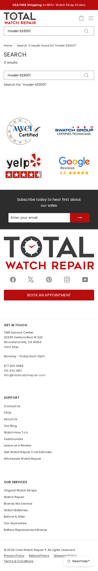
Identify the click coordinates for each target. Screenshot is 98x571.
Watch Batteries (16, 510)
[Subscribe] (80, 217)
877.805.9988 (13, 366)
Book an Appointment (49, 295)
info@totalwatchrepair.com (25, 375)
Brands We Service (18, 503)
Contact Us (12, 406)
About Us (10, 419)
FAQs (8, 412)
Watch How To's (16, 432)
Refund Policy (39, 555)
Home (8, 45)
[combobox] (49, 31)
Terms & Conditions (19, 561)
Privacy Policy (14, 555)
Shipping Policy (65, 555)
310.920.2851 (13, 370)
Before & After (14, 516)
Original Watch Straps (20, 490)
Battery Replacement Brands (25, 530)
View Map (11, 347)
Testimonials (13, 439)
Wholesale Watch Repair (22, 458)
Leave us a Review (17, 445)
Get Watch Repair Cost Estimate (28, 452)
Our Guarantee (15, 523)
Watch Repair (14, 497)
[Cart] (81, 18)
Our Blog (10, 426)
